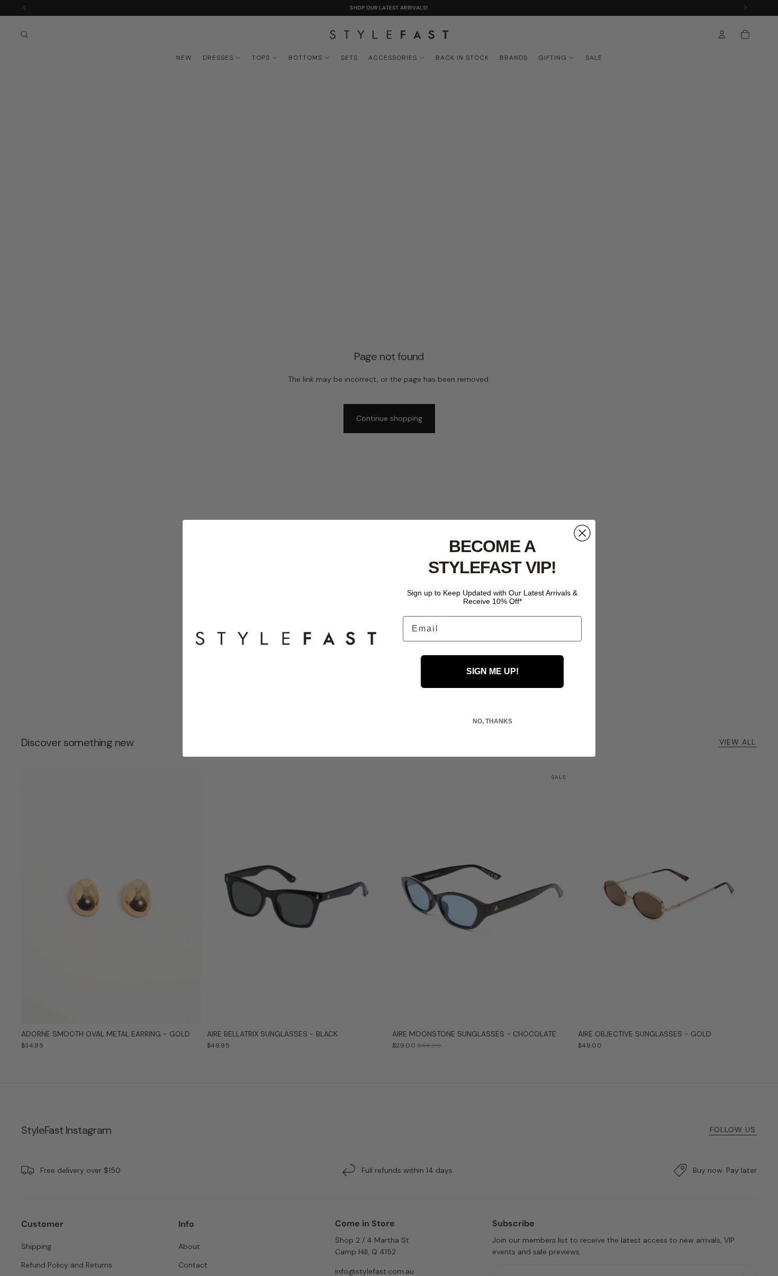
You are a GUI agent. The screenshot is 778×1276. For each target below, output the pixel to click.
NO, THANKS (492, 721)
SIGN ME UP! (492, 671)
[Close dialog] (582, 533)
